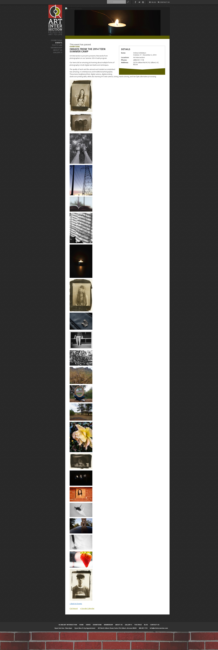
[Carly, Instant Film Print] (81, 339)
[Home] (55, 20)
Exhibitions (56, 40)
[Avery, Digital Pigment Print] (81, 180)
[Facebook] (135, 2)
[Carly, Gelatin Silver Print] (81, 357)
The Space (138, 625)
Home (81, 625)
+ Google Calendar (87, 608)
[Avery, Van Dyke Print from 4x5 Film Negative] (81, 95)
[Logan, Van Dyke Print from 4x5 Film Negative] (81, 584)
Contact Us (154, 625)
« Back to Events (76, 603)
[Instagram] (143, 2)
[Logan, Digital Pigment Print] (81, 559)
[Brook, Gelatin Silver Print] (81, 228)
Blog (146, 625)
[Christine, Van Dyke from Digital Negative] (81, 461)
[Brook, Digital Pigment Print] (81, 204)
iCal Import (74, 608)
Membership (56, 47)
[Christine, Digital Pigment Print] (81, 375)
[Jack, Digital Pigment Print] (81, 478)
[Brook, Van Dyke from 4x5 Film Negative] (81, 295)
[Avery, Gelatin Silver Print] (81, 148)
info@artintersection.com (159, 628)
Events (58, 42)
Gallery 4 (57, 52)
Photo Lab (57, 45)
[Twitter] (139, 2)
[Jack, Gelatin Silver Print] (81, 509)
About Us (57, 50)
